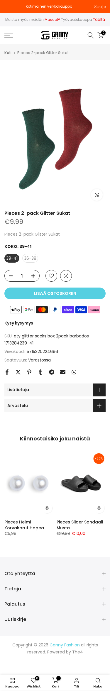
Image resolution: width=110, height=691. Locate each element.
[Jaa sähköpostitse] (62, 372)
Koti (7, 53)
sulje (101, 7)
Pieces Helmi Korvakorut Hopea (24, 525)
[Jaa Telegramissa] (51, 372)
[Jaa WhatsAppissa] (74, 372)
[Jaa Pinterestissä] (29, 372)
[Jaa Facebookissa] (7, 372)
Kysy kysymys (18, 323)
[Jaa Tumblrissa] (40, 372)
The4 (77, 652)
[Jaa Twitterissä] (18, 372)
